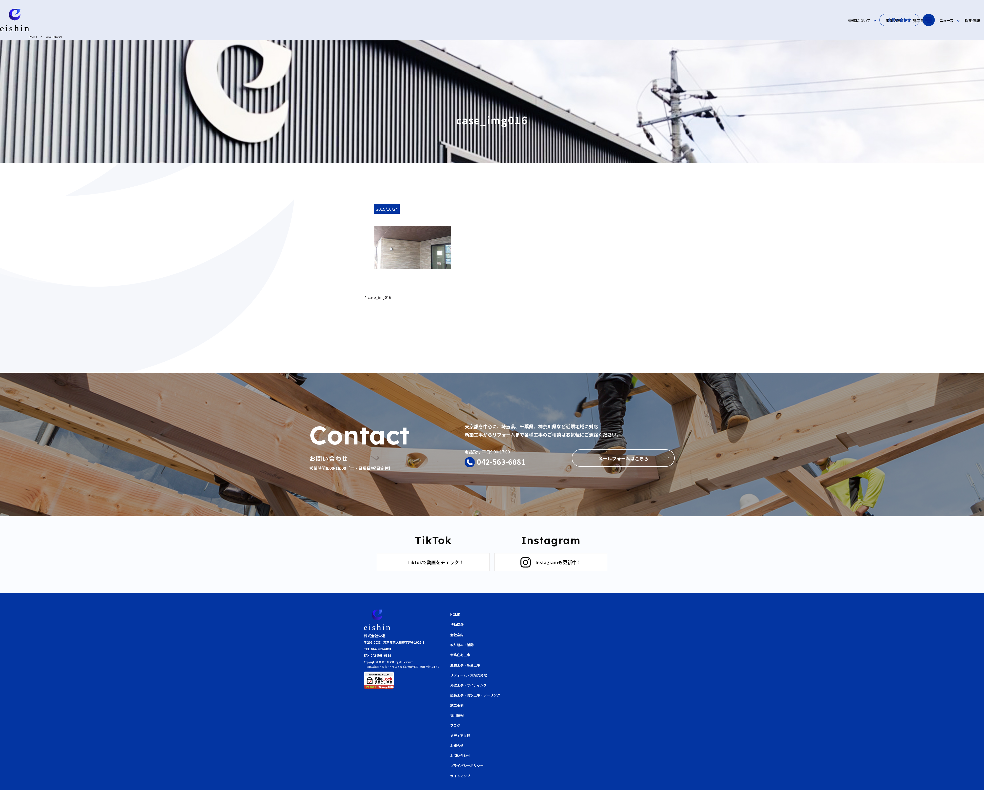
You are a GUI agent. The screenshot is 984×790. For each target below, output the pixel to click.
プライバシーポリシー (467, 765)
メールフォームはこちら (623, 458)
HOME (33, 36)
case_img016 (379, 297)
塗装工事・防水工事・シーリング (475, 695)
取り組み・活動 (462, 644)
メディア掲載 (460, 735)
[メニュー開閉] (928, 20)
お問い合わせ (899, 20)
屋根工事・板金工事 (465, 665)
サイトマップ (460, 775)
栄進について (859, 20)
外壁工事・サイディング (468, 685)
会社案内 (457, 634)
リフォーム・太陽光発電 (468, 675)
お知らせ (457, 745)
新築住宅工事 (460, 654)
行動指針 (457, 624)
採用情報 (972, 20)
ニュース (946, 20)
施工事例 (920, 20)
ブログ (455, 725)
